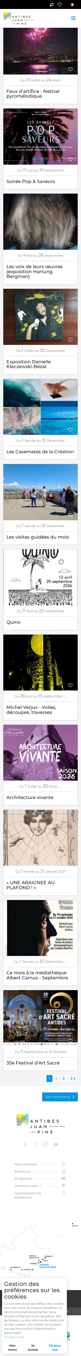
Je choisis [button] (33, 1348)
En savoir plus (14, 1337)
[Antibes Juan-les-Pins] (40, 1124)
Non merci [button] (12, 1348)
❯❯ (73, 1078)
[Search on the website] (51, 5)
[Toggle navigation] (74, 18)
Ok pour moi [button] (55, 1348)
